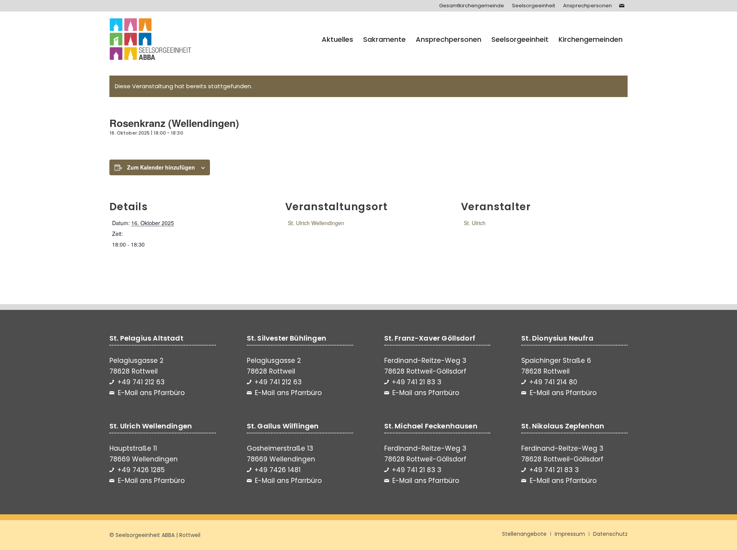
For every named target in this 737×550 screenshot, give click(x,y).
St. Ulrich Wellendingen (316, 223)
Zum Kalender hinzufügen (161, 167)
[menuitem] (471, 6)
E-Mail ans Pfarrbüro (151, 392)
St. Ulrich (475, 223)
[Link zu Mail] (622, 6)
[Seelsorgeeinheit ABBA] (150, 39)
